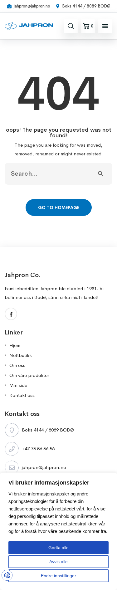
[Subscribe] (100, 174)
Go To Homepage (58, 207)
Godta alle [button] (58, 547)
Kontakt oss (22, 395)
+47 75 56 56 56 (38, 448)
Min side (18, 385)
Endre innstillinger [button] (58, 575)
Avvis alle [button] (58, 561)
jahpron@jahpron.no (44, 467)
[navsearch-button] (71, 26)
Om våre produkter (29, 375)
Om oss (17, 365)
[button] (105, 26)
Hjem (14, 345)
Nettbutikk (20, 355)
